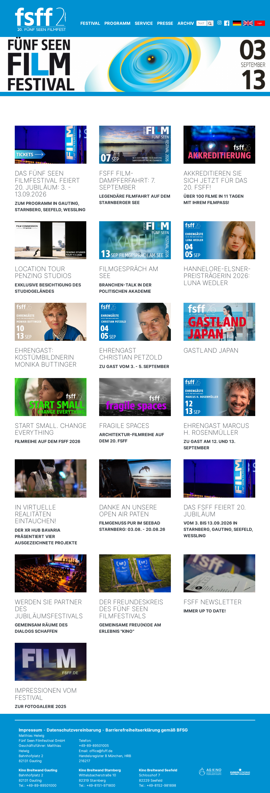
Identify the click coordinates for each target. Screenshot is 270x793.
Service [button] (145, 23)
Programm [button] (118, 23)
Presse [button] (166, 23)
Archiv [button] (186, 23)
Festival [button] (91, 23)
